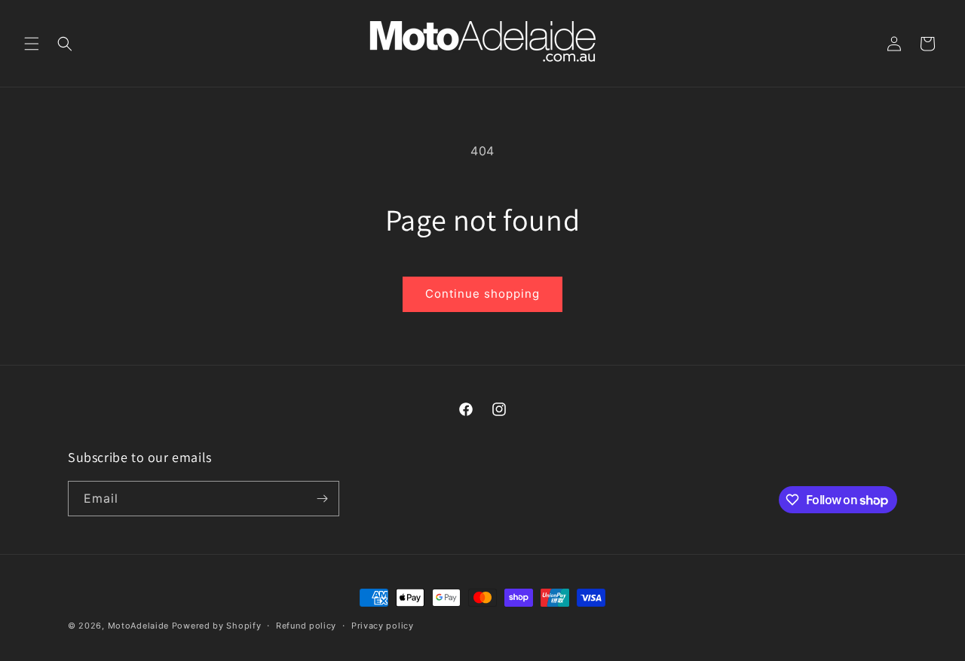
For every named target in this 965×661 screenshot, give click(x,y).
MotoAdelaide (138, 625)
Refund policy (306, 625)
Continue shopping (482, 293)
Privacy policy (382, 625)
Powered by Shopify (217, 625)
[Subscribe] (322, 498)
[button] (31, 43)
